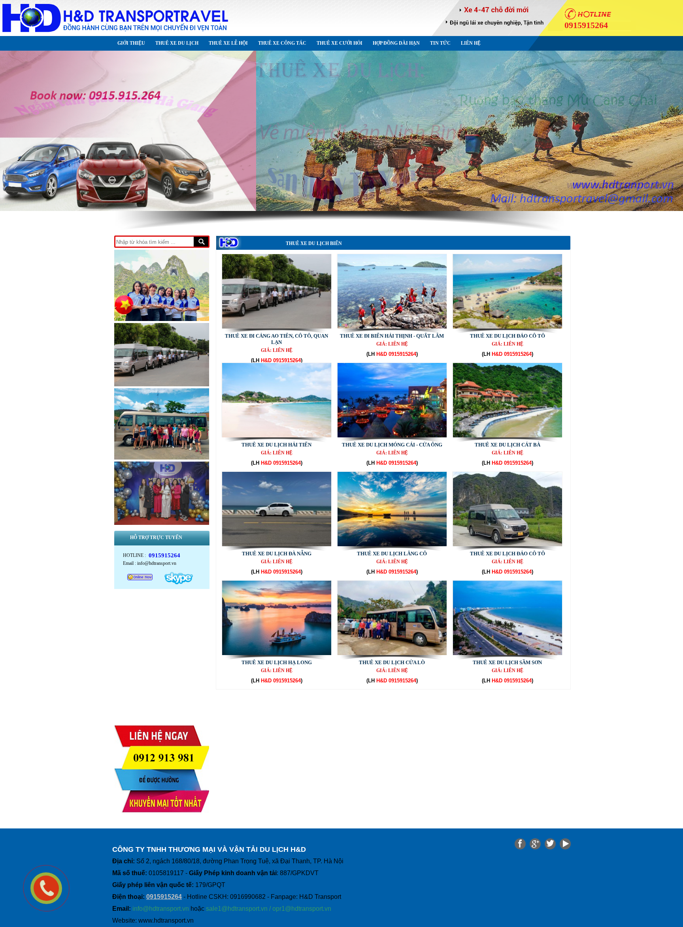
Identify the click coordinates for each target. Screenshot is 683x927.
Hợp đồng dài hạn (396, 43)
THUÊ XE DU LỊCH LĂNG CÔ (392, 554)
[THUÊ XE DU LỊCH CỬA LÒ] (392, 653)
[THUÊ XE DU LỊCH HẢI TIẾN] (277, 436)
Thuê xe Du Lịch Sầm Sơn (507, 662)
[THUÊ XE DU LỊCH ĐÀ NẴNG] (277, 544)
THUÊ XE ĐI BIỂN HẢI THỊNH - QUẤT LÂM (392, 336)
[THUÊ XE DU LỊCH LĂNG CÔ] (392, 544)
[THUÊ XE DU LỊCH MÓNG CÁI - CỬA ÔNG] (392, 436)
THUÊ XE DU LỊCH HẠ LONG (277, 662)
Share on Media (565, 843)
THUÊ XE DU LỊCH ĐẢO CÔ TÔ (507, 336)
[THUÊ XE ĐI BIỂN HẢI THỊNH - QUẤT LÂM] (392, 327)
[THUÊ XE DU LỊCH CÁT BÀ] (507, 436)
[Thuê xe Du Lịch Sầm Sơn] (507, 653)
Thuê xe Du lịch (176, 43)
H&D (266, 360)
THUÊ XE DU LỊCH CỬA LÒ (392, 662)
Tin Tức (440, 43)
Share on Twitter (550, 843)
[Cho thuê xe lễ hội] (161, 460)
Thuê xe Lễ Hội (228, 43)
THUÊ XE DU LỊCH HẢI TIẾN (276, 445)
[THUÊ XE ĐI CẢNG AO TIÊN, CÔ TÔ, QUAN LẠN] (277, 327)
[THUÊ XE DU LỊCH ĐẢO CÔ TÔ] (507, 327)
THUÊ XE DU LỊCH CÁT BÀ (507, 445)
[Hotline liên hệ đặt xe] (161, 821)
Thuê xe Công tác (282, 43)
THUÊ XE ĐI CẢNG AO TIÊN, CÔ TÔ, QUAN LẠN (276, 339)
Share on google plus (535, 843)
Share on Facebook (520, 843)
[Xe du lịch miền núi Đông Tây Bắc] (161, 386)
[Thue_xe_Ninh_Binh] (341, 131)
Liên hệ (471, 43)
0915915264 (287, 360)
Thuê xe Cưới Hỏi (339, 43)
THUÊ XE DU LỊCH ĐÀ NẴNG (276, 554)
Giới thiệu (131, 43)
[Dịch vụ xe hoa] (161, 321)
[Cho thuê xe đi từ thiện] (161, 525)
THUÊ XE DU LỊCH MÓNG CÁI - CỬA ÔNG (392, 445)
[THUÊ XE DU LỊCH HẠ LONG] (277, 653)
